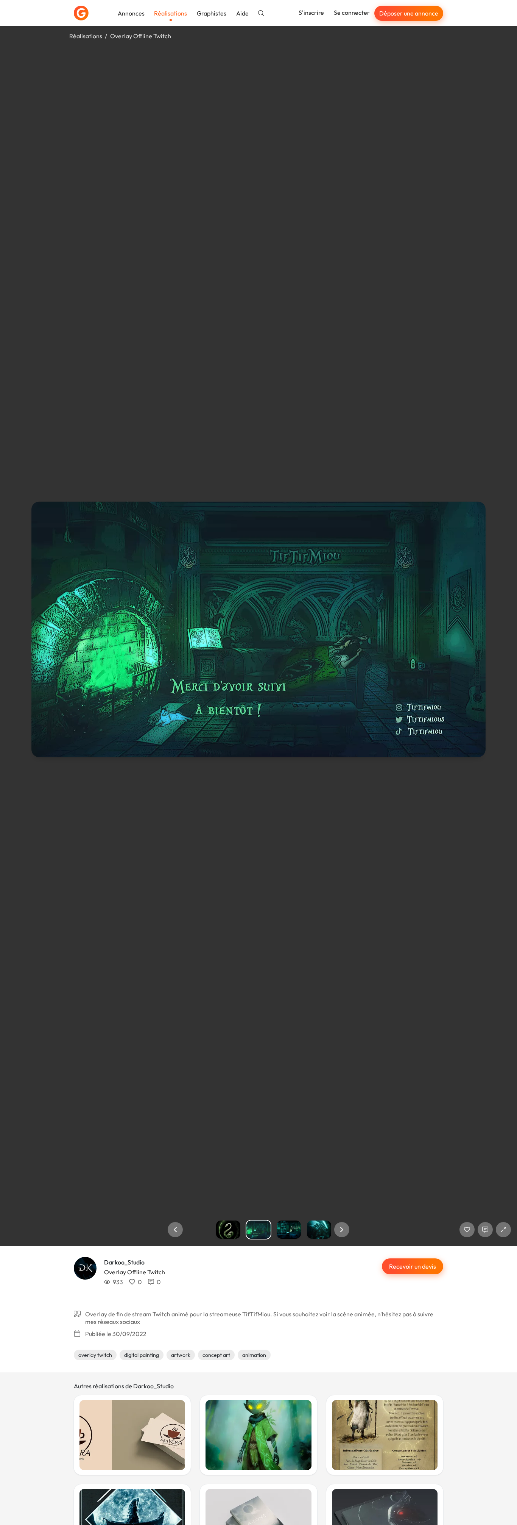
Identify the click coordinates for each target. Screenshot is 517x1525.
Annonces (131, 13)
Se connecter (352, 12)
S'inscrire (311, 12)
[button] (175, 1229)
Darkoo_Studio (124, 1262)
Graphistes (211, 13)
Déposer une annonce (408, 13)
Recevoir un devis (412, 1266)
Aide (242, 13)
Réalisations (170, 13)
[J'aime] (467, 1229)
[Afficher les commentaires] (485, 1229)
